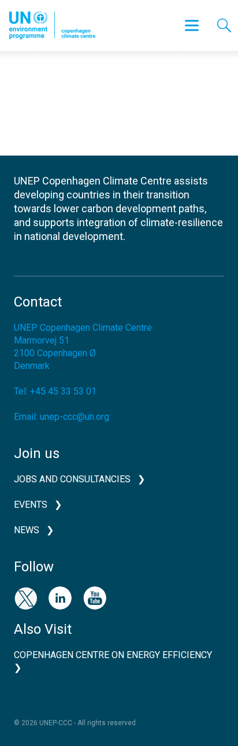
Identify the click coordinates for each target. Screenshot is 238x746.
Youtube (94, 598)
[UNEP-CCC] (52, 25)
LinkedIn (60, 598)
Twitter (25, 598)
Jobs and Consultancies (72, 479)
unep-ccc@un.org (74, 416)
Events (30, 504)
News (26, 530)
